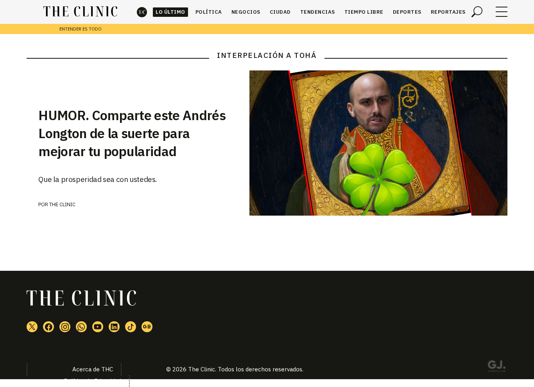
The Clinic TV (97, 326)
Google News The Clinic (147, 326)
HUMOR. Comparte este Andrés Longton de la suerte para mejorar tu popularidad (132, 133)
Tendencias (317, 12)
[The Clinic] (80, 12)
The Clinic (142, 12)
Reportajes (448, 12)
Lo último (170, 12)
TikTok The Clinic (130, 326)
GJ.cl (496, 367)
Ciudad (280, 12)
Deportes (407, 12)
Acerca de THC (92, 369)
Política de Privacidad (92, 381)
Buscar (476, 11)
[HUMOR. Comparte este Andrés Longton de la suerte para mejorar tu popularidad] (378, 143)
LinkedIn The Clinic (114, 326)
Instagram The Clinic (64, 326)
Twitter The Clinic (32, 326)
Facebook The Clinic (48, 326)
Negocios (245, 12)
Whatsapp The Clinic (81, 326)
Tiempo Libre (363, 12)
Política (208, 12)
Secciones (501, 12)
